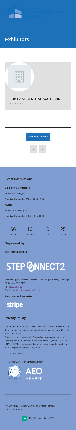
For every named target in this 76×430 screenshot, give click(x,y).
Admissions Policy (13, 409)
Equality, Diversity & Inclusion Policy (26, 362)
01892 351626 (15, 287)
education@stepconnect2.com (25, 290)
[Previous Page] (33, 149)
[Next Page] (42, 149)
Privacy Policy (15, 353)
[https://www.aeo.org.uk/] (34, 383)
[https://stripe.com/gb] (15, 309)
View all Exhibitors (38, 136)
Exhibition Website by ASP (41, 418)
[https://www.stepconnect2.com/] (35, 274)
